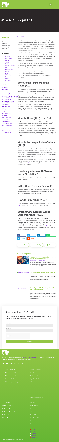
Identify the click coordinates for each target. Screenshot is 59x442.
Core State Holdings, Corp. (29, 357)
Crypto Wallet (5, 104)
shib (6, 125)
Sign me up (29, 341)
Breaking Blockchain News (8, 58)
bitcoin (5, 90)
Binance (6, 87)
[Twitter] (3, 363)
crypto (8, 94)
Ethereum (5, 113)
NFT (10, 117)
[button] (50, 4)
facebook (4, 115)
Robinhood (9, 123)
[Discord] (14, 363)
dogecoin (4, 108)
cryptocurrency (10, 96)
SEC (3, 125)
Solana (5, 127)
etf (2, 111)
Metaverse (5, 117)
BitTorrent (10, 90)
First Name (8, 323)
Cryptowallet (8, 101)
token (8, 129)
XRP (10, 132)
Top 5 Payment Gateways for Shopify (42, 272)
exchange (10, 113)
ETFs (5, 111)
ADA (3, 87)
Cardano (8, 92)
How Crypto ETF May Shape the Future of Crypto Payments (43, 288)
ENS (11, 110)
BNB (3, 92)
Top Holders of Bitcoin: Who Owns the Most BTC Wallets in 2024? (43, 258)
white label (6, 132)
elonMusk (8, 110)
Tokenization (5, 130)
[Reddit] (18, 363)
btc (5, 92)
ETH (7, 111)
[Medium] (22, 363)
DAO (9, 104)
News (8, 402)
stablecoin (4, 129)
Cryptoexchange (6, 99)
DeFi (3, 106)
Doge (9, 106)
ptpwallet (8, 121)
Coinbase (4, 94)
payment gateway (6, 119)
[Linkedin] (10, 363)
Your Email (8, 328)
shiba (8, 125)
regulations (4, 123)
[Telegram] (7, 363)
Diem (6, 106)
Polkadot (4, 121)
